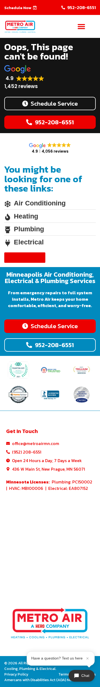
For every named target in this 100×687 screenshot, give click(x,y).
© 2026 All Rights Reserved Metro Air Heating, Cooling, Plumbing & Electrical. (43, 666)
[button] (20, 8)
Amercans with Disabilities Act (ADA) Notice (41, 680)
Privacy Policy (16, 674)
